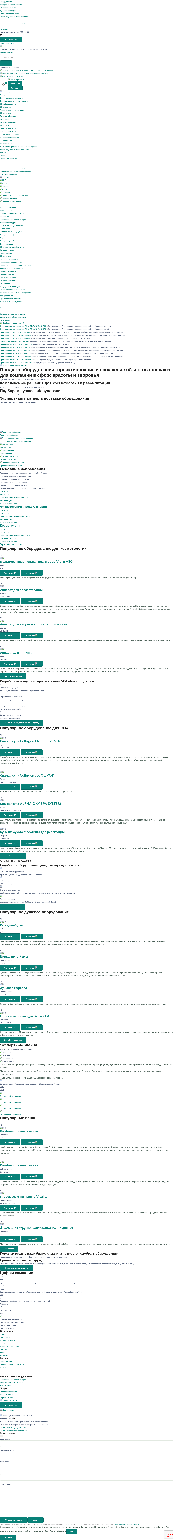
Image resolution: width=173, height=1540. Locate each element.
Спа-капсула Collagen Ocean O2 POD (30, 741)
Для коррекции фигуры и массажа (14, 101)
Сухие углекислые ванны (10, 299)
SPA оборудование (8, 500)
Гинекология (5, 283)
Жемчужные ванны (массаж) (11, 302)
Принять (8, 1537)
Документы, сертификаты (10, 1346)
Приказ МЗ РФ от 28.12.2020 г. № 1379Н (16, 344)
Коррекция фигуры (8, 222)
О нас (2, 1334)
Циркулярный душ (14, 956)
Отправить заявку (13, 1520)
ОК (71, 1531)
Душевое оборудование (10, 11)
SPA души (4, 491)
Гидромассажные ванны (10, 165)
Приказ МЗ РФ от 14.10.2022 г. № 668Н (15, 356)
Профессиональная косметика (12, 1364)
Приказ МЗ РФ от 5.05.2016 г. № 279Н (15, 338)
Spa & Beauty (11, 544)
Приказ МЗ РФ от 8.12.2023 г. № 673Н (15, 350)
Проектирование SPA (8, 1391)
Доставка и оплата (7, 1340)
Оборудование (6, 1)
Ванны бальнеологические (11, 162)
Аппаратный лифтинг (9, 235)
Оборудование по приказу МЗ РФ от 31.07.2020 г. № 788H (23, 326)
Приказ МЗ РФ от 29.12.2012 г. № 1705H (16, 362)
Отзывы (3, 1343)
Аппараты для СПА (8, 241)
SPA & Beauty (18, 76)
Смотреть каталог (12, 907)
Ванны (2, 20)
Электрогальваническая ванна (12, 314)
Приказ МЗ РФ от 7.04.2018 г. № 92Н (14, 353)
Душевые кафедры (8, 122)
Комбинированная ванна (19, 1131)
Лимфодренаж (6, 210)
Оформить (15, 88)
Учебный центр (6, 1394)
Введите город (6, 1473)
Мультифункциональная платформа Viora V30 (36, 561)
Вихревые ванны (7, 305)
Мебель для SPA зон (8, 503)
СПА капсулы (5, 107)
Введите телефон (7, 1450)
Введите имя (5, 1439)
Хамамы (3, 152)
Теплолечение (6, 143)
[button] (16, 79)
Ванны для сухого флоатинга (12, 110)
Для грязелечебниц (8, 295)
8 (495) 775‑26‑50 (7, 43)
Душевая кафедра (13, 988)
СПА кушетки (5, 113)
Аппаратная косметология (11, 4)
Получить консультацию (16, 1268)
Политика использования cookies (13, 1431)
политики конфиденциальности (126, 1524)
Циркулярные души (8, 128)
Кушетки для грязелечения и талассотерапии (18, 146)
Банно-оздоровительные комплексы (15, 17)
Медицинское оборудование (12, 286)
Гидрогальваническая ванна (11, 311)
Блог (2, 1352)
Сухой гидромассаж (8, 277)
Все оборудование (13, 676)
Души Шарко (5, 119)
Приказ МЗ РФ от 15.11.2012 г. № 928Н (15, 335)
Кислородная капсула (9, 259)
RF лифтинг (4, 216)
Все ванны (9, 1249)
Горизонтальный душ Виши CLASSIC (28, 1016)
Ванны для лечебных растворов (13, 317)
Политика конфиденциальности (13, 1428)
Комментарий (5, 1484)
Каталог (3, 53)
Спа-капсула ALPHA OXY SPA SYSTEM (30, 804)
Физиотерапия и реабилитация (13, 219)
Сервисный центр (7, 1397)
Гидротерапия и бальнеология (12, 289)
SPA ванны (4, 494)
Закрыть (35, 1520)
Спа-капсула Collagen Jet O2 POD (27, 775)
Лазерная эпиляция (8, 207)
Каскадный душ (12, 925)
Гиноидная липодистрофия (11, 226)
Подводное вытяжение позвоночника (15, 171)
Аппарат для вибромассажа (11, 262)
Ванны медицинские (8, 159)
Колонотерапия (6, 320)
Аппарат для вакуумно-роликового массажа (33, 624)
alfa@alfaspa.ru (8, 1410)
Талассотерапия (7, 250)
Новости (3, 1349)
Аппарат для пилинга (16, 652)
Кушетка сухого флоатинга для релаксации (32, 832)
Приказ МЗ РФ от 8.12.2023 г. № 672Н (15, 332)
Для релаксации (6, 244)
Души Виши (4, 125)
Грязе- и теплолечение (9, 14)
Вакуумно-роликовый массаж (12, 213)
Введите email (5, 1461)
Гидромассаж (5, 229)
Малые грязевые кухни (9, 137)
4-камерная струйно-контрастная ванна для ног (36, 1228)
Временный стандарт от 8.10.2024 (14, 341)
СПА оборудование (8, 7)
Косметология (10, 525)
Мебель (3, 1367)
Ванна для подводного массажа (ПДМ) (16, 265)
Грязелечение (6, 140)
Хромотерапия (6, 253)
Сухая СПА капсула (8, 271)
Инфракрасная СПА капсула (12, 268)
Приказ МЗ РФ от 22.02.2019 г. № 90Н (15, 347)
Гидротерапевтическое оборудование (15, 23)
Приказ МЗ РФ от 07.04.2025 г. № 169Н (15, 359)
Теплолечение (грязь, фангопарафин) (15, 292)
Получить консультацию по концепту (21, 723)
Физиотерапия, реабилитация (40, 70)
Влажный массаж (7, 274)
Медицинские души (8, 131)
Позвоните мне (11, 39)
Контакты (4, 29)
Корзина (3, 26)
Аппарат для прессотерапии (21, 590)
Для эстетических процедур (11, 98)
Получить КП (10, 573)
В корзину (15, 83)
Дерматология (6, 238)
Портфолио (5, 1337)
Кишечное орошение (8, 174)
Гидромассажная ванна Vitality (24, 1196)
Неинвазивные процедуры (11, 232)
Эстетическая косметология (37, 73)
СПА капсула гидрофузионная (12, 247)
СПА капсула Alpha (8, 280)
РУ (1, 204)
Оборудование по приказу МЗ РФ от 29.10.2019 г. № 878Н (23, 329)
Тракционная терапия (9, 308)
